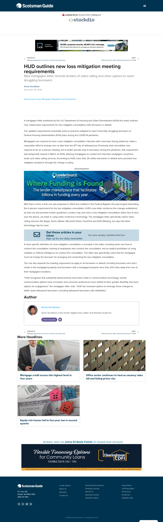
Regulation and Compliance (63, 99)
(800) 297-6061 (23, 497)
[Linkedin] (26, 504)
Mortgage (46, 99)
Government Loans (32, 99)
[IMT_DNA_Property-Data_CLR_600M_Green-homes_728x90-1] (81, 50)
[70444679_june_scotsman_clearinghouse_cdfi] (81, 469)
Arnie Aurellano (50, 307)
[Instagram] (30, 504)
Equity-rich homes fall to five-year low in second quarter (48, 421)
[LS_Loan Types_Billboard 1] (81, 199)
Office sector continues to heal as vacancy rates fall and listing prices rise (114, 376)
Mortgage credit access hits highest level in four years (46, 376)
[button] (144, 6)
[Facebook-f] (19, 504)
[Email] (60, 319)
